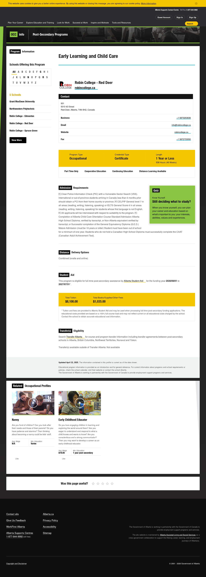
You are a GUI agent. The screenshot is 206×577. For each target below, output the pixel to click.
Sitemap (47, 533)
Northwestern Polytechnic (22, 108)
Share (167, 23)
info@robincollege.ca (181, 124)
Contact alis (12, 514)
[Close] (196, 3)
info (17, 34)
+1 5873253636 (184, 117)
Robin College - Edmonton (22, 116)
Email (84, 70)
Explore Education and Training (40, 22)
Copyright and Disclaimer (16, 563)
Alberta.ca (48, 514)
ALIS (36, 14)
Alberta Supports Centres (19, 533)
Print (182, 23)
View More (17, 140)
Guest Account (164, 17)
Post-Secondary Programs (50, 34)
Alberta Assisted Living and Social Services (178, 534)
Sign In (180, 17)
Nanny (15, 419)
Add (172, 23)
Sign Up (192, 17)
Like (177, 23)
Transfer (74, 336)
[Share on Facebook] (68, 70)
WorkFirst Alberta (15, 526)
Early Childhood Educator (73, 419)
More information (148, 3)
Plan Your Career (15, 22)
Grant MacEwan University (22, 101)
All (14, 71)
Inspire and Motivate (100, 22)
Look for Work (63, 22)
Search (190, 23)
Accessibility (49, 526)
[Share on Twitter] (61, 70)
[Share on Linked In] (76, 70)
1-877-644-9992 (192, 10)
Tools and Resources (121, 22)
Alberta (17, 14)
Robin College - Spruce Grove (23, 130)
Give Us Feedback (16, 520)
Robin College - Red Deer (21, 123)
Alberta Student (133, 280)
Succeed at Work (80, 22)
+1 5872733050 (184, 139)
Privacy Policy (50, 520)
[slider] (29, 412)
